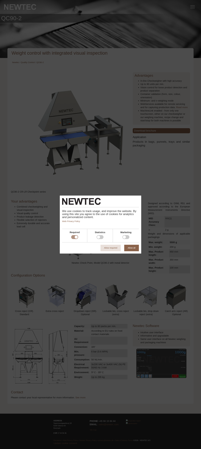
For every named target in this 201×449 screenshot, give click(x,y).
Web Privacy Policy (71, 221)
